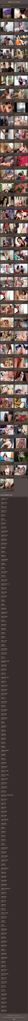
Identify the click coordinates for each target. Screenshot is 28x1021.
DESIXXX (14, 2)
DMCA (14, 1019)
